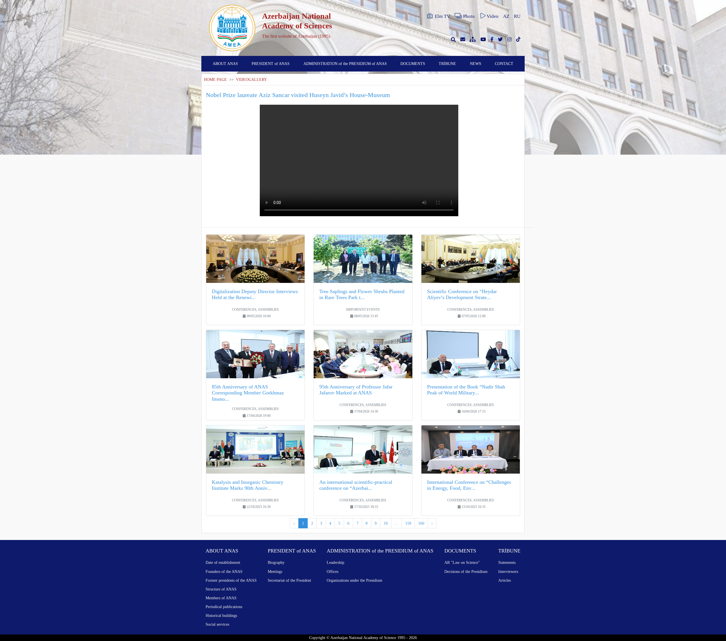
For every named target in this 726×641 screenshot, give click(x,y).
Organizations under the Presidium (354, 580)
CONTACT (504, 63)
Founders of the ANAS (224, 571)
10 (386, 523)
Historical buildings (221, 615)
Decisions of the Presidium (465, 571)
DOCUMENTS (412, 63)
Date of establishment (223, 562)
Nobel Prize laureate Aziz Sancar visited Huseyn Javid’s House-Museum (298, 94)
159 (408, 523)
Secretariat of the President (289, 580)
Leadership (335, 562)
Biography (276, 562)
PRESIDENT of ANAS (271, 63)
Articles (504, 580)
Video (493, 16)
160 (421, 523)
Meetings (275, 571)
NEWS (475, 63)
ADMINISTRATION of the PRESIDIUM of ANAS (345, 63)
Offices (332, 571)
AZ (506, 16)
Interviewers (508, 571)
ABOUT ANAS (225, 63)
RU (517, 16)
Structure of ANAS (221, 589)
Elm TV (442, 16)
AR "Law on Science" (462, 562)
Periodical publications (224, 606)
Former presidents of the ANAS (231, 580)
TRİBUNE (447, 63)
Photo (469, 16)
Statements (507, 562)
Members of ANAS (221, 598)
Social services (217, 624)
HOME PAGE (215, 79)
